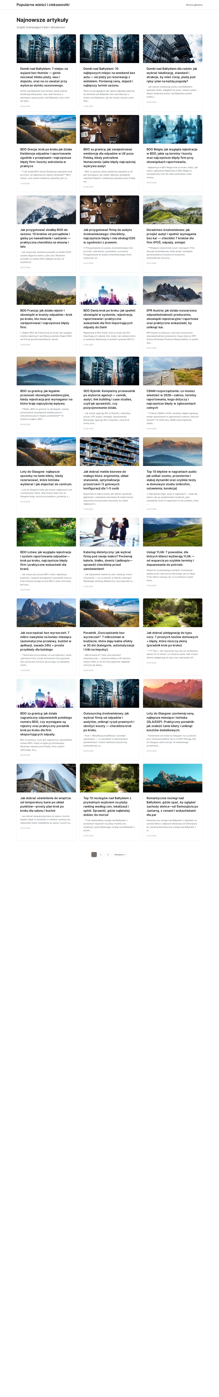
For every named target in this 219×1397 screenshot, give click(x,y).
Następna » (119, 854)
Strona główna (194, 4)
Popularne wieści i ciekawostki (43, 5)
